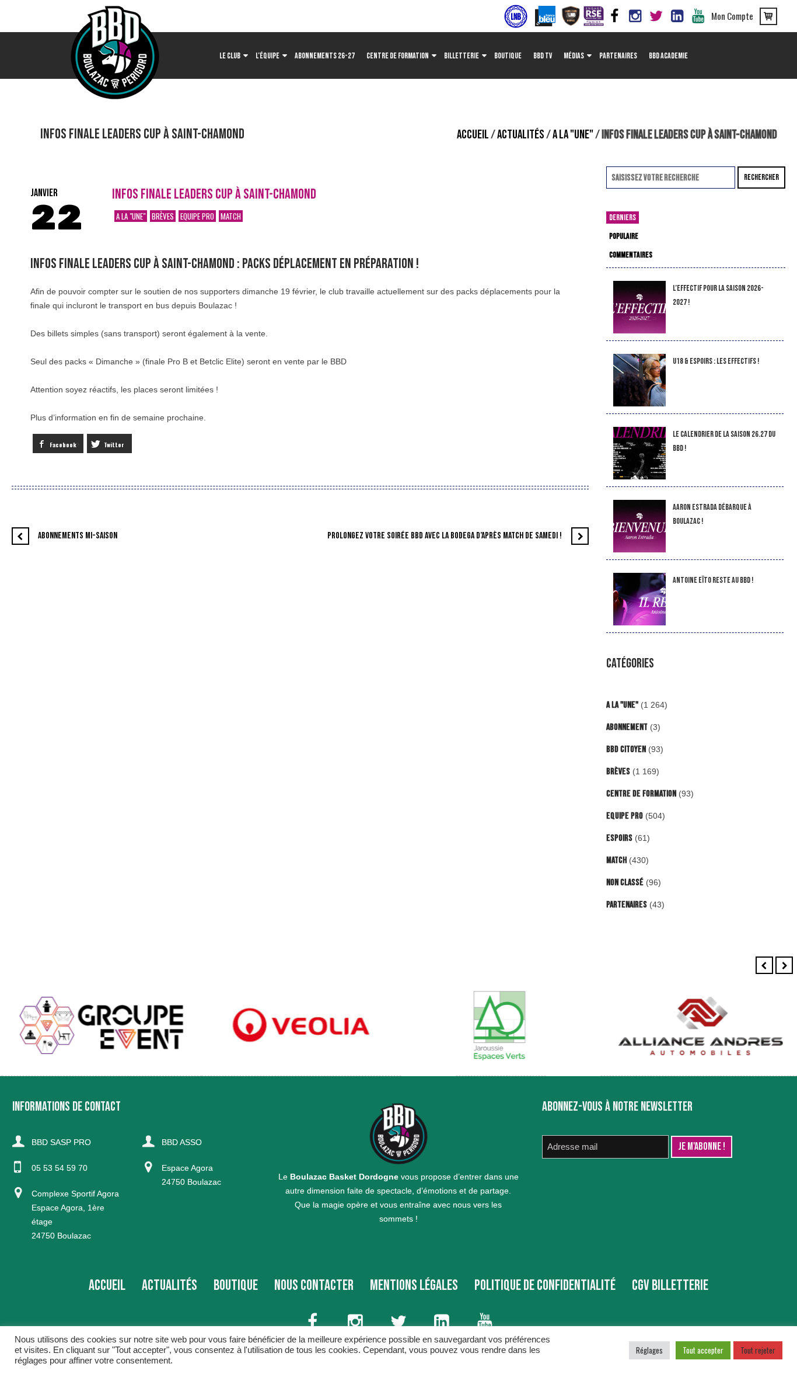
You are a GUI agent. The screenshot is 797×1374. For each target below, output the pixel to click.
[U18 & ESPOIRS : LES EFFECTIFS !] (639, 380)
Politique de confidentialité (545, 1285)
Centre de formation (641, 793)
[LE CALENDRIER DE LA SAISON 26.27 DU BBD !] (639, 453)
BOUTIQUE (236, 1285)
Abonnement (627, 727)
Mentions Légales (414, 1285)
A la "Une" (573, 134)
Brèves (163, 216)
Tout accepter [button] (703, 1350)
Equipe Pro (197, 216)
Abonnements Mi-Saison (77, 535)
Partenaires (626, 904)
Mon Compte (732, 15)
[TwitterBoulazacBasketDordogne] (656, 16)
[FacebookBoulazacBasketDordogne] (614, 16)
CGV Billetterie (670, 1285)
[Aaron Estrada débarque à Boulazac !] (639, 526)
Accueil (473, 134)
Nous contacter (314, 1285)
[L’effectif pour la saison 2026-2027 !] (639, 307)
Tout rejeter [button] (757, 1350)
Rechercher (761, 177)
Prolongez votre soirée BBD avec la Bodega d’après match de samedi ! (444, 535)
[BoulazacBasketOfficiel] (635, 16)
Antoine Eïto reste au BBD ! (713, 580)
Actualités (520, 134)
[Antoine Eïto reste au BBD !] (639, 599)
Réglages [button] (649, 1350)
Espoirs (619, 838)
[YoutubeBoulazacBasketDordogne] (698, 16)
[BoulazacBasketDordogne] (677, 16)
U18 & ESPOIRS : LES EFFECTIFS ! (716, 361)
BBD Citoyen (626, 749)
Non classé (625, 882)
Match (231, 216)
